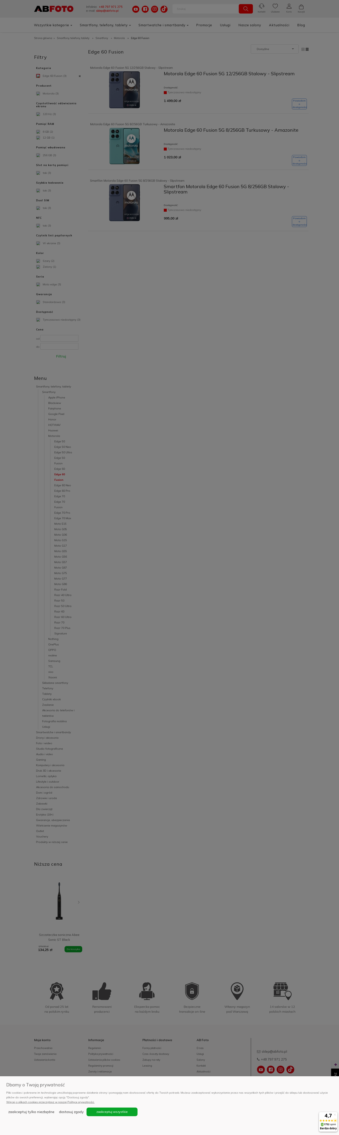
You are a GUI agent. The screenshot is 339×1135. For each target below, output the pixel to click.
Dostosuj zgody (71, 1112)
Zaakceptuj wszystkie (112, 1112)
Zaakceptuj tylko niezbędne (31, 1112)
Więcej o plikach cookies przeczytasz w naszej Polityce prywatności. (50, 1102)
